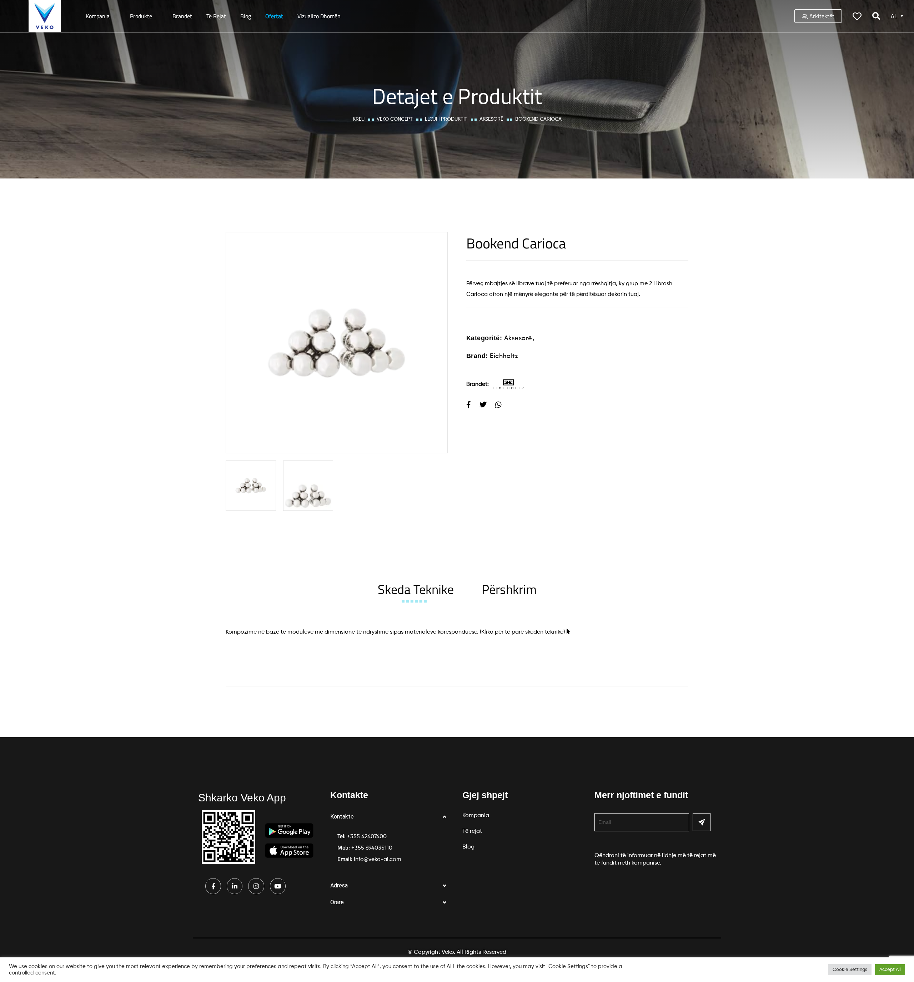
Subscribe (701, 822)
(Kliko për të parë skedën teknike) (522, 632)
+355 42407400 (367, 837)
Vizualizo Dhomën (319, 16)
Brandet (182, 16)
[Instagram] (256, 886)
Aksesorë (491, 119)
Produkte (141, 16)
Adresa (339, 885)
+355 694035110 (371, 848)
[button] (391, 817)
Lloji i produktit (446, 119)
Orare (337, 902)
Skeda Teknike (416, 589)
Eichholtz (504, 356)
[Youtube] (278, 886)
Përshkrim (509, 589)
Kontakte (342, 816)
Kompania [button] (98, 16)
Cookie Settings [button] (850, 969)
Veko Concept (395, 119)
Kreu (359, 119)
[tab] (416, 589)
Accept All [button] (890, 969)
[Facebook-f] (213, 886)
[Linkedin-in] (234, 886)
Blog (245, 16)
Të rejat (216, 16)
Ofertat (274, 16)
